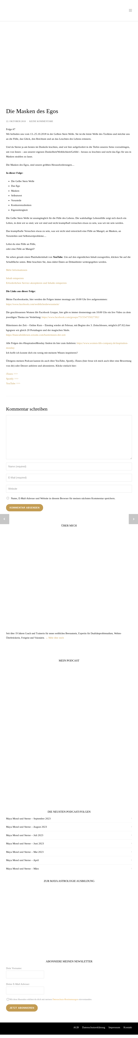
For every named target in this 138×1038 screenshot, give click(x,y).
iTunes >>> (12, 373)
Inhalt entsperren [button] (15, 278)
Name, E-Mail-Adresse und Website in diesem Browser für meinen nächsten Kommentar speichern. (63, 498)
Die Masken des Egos (32, 111)
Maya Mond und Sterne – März (22, 868)
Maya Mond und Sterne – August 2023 (26, 826)
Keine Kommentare (41, 121)
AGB (76, 1027)
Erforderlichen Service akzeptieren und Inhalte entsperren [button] (36, 283)
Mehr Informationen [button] (16, 270)
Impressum (114, 1027)
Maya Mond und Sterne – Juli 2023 (24, 835)
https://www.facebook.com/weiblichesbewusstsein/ (32, 304)
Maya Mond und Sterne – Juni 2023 (25, 843)
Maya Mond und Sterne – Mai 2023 (25, 852)
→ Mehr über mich (54, 638)
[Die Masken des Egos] (69, 66)
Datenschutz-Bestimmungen (65, 999)
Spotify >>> (12, 378)
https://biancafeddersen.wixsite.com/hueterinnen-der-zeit (35, 335)
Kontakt (128, 1027)
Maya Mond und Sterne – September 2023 (28, 818)
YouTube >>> (13, 383)
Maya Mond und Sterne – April (22, 860)
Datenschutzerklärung (93, 1027)
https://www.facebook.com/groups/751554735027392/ (70, 317)
